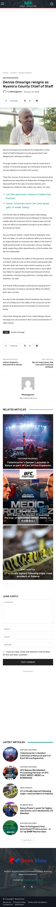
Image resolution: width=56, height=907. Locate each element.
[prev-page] (4, 585)
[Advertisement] (28, 39)
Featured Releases (28, 459)
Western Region (25, 73)
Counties (13, 73)
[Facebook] (24, 887)
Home (5, 73)
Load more (27, 840)
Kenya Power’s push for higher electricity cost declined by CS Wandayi (36, 811)
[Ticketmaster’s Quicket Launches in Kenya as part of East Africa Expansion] (28, 441)
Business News (26, 805)
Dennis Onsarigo (18, 332)
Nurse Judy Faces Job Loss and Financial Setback (42, 364)
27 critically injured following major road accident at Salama (28, 575)
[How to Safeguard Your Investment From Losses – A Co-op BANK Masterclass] (10, 827)
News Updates (27, 569)
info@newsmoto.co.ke (33, 880)
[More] (37, 101)
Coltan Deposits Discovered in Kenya (12, 363)
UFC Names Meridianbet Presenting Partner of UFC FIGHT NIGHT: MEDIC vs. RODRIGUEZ (28, 518)
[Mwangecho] (5, 92)
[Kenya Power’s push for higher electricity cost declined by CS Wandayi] (10, 809)
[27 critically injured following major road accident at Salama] (28, 552)
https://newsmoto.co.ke (28, 398)
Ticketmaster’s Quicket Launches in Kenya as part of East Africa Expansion (28, 464)
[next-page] (9, 585)
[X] (32, 887)
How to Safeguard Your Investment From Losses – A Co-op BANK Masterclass (35, 829)
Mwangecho (16, 92)
